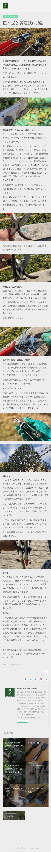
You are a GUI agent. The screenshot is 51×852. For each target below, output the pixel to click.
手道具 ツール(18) (8, 664)
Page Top (25, 837)
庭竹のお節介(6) (19, 664)
